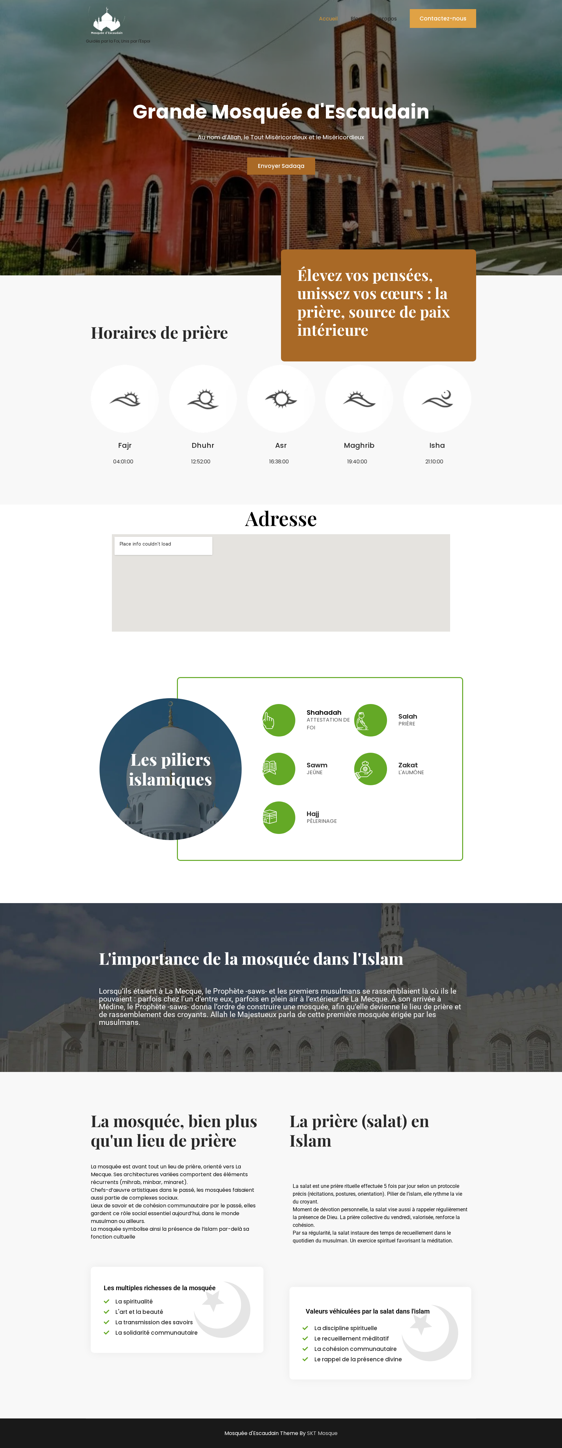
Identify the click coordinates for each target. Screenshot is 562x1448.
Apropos (386, 18)
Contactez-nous (443, 18)
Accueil (328, 18)
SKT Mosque (322, 1433)
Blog (356, 18)
